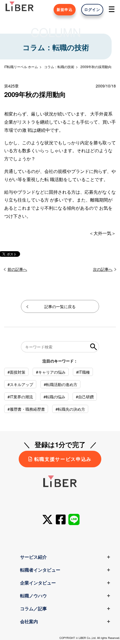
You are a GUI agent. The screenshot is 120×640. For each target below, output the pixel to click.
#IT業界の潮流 (20, 396)
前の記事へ (17, 269)
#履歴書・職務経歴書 (26, 409)
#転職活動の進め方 (60, 384)
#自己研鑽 (85, 396)
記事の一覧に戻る (60, 306)
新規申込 (65, 9)
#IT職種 (83, 372)
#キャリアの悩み (51, 372)
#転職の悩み (54, 396)
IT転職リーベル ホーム (21, 66)
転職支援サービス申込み (63, 459)
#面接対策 (16, 372)
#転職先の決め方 (70, 409)
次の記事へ (102, 269)
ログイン (92, 9)
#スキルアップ (20, 384)
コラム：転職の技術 (59, 66)
